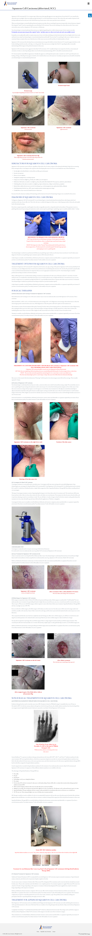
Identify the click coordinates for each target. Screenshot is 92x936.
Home (38, 931)
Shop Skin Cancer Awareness (46, 931)
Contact (53, 931)
